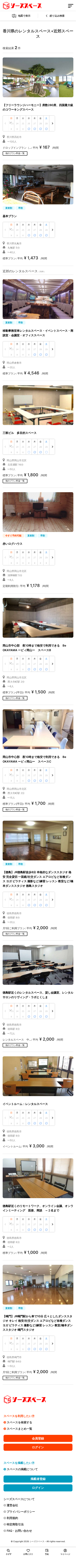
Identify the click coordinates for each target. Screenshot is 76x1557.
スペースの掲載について (22, 1469)
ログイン (38, 1447)
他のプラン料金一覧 (15, 153)
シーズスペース (37, 1541)
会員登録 (38, 1438)
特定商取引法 (15, 1524)
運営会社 (12, 1505)
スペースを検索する (19, 1422)
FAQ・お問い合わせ (19, 1530)
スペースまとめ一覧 (19, 1428)
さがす (9, 1554)
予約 (47, 1554)
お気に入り (28, 1554)
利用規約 (12, 1518)
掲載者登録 (38, 1479)
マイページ (65, 1554)
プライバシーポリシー (21, 1511)
